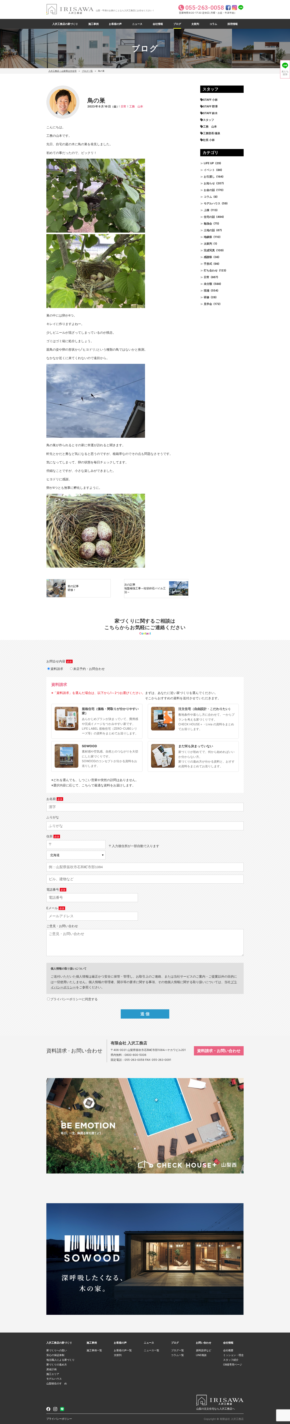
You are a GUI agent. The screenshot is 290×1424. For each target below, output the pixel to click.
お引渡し (209, 176)
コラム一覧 (177, 1355)
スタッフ (208, 119)
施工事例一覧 (94, 1350)
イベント (209, 169)
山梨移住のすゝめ (56, 1383)
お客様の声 (115, 23)
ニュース (137, 23)
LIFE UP (209, 163)
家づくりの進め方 (56, 1364)
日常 (123, 106)
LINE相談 (201, 1355)
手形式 (208, 263)
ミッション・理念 (233, 1355)
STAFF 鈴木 (210, 113)
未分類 (208, 283)
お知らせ (209, 183)
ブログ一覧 (87, 71)
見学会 (208, 303)
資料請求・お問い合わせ (218, 1050)
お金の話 (209, 190)
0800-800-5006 (135, 1054)
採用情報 (232, 23)
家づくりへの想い (56, 1350)
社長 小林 (209, 140)
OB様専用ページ (232, 1364)
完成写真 (209, 250)
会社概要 (228, 1350)
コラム (213, 23)
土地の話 (209, 230)
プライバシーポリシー (59, 1418)
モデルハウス (212, 203)
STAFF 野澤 (210, 106)
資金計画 (51, 1369)
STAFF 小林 (210, 99)
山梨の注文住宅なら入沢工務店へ (215, 1408)
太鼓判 (195, 23)
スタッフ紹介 (231, 1359)
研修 (206, 297)
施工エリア (52, 1374)
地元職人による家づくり (60, 1359)
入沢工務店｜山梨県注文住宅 (62, 71)
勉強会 (208, 223)
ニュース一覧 (151, 1350)
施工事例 (93, 23)
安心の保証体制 (55, 1355)
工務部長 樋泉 (211, 133)
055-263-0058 (134, 1059)
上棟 (206, 210)
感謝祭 (208, 257)
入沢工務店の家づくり (65, 23)
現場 (206, 290)
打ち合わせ (211, 270)
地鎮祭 (208, 236)
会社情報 (158, 23)
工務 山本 (136, 106)
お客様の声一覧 (123, 1350)
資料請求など (203, 1350)
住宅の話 (209, 216)
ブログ (177, 23)
